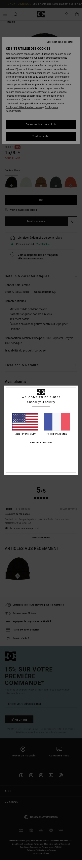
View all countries (41, 442)
